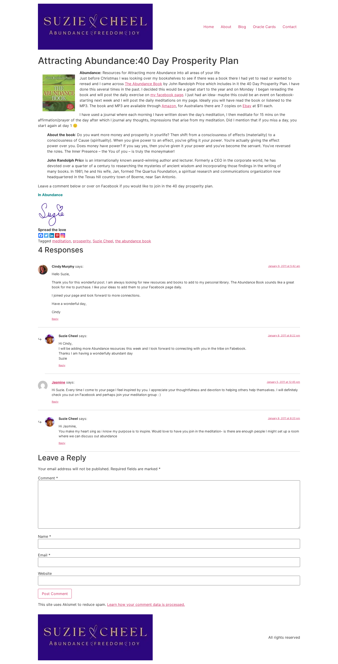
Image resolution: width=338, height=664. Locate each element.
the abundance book (133, 241)
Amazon (169, 105)
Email (44, 555)
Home (208, 26)
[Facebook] (40, 235)
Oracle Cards (264, 26)
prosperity (82, 241)
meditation (61, 241)
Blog (242, 26)
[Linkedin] (51, 235)
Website (45, 573)
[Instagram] (62, 235)
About (226, 26)
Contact (290, 26)
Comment (48, 478)
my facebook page (166, 94)
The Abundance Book (143, 83)
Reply (55, 319)
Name (44, 536)
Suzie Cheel (103, 241)
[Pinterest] (57, 235)
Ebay (247, 105)
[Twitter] (46, 235)
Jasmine (58, 382)
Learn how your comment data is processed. (146, 604)
